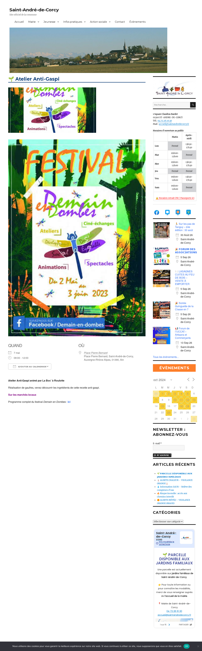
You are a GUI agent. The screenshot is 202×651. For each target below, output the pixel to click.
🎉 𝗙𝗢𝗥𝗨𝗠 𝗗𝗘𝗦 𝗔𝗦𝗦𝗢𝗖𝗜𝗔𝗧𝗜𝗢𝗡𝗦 (186, 250)
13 (194, 400)
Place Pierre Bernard (95, 353)
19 (187, 406)
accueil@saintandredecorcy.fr (174, 124)
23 (168, 412)
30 (156, 393)
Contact (120, 21)
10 (175, 400)
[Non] (198, 646)
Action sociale (98, 21)
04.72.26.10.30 (165, 120)
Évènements (137, 21)
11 (181, 400)
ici (69, 402)
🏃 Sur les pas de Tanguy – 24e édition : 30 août (185, 227)
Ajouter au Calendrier (32, 367)
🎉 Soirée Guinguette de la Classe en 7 (184, 306)
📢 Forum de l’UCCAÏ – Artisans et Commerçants (183, 333)
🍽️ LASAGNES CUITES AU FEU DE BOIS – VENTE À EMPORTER (184, 278)
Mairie (32, 21)
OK (186, 646)
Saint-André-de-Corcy (34, 9)
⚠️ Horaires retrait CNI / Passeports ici (175, 198)
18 (181, 406)
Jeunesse (49, 21)
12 (187, 400)
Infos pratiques (72, 21)
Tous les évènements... (166, 357)
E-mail (157, 443)
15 (162, 406)
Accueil (19, 21)
